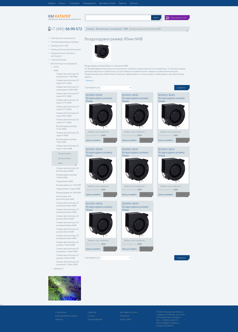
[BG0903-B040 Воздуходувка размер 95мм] (101, 116)
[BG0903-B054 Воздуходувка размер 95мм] (137, 224)
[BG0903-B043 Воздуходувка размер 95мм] (173, 116)
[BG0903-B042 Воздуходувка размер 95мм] (137, 116)
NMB (126, 29)
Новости (51, 3)
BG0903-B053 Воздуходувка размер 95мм (99, 206)
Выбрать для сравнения (98, 131)
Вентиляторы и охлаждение (109, 29)
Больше (89, 80)
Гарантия (122, 3)
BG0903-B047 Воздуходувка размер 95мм (135, 152)
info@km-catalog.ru (170, 322)
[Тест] (64, 288)
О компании (74, 3)
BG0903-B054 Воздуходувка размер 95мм (135, 206)
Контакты (134, 3)
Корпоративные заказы (66, 315)
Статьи (62, 3)
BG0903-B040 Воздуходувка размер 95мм (99, 98)
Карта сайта (125, 319)
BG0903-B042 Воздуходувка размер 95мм (135, 98)
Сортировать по (92, 87)
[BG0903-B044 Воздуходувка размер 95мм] (101, 170)
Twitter (168, 325)
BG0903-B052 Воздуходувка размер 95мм (171, 152)
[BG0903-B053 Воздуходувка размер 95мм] (101, 224)
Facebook (160, 325)
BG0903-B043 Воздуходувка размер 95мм (171, 98)
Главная (90, 29)
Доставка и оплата (107, 3)
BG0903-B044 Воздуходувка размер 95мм (99, 152)
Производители (89, 3)
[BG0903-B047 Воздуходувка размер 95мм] (137, 170)
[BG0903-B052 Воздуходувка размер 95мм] (173, 170)
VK (172, 325)
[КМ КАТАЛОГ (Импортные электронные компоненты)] (64, 17)
